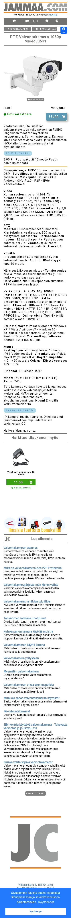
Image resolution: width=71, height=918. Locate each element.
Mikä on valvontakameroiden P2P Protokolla (33, 568)
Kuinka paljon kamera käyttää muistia (28, 631)
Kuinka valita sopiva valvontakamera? (28, 762)
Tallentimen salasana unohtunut (25, 618)
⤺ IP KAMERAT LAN (44, 29)
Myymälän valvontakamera (21, 671)
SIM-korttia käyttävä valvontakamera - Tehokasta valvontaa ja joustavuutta (35, 726)
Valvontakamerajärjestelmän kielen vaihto (31, 584)
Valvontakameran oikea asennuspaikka (29, 684)
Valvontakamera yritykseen (21, 658)
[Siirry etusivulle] (14, 21)
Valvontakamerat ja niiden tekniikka (27, 601)
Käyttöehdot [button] (46, 902)
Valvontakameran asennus (21, 547)
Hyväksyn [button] (35, 911)
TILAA (54, 116)
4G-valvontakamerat (17, 711)
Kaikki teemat (35, 793)
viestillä (53, 14)
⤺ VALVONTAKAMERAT (17, 29)
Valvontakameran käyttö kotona (24, 645)
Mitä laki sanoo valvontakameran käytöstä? (32, 698)
